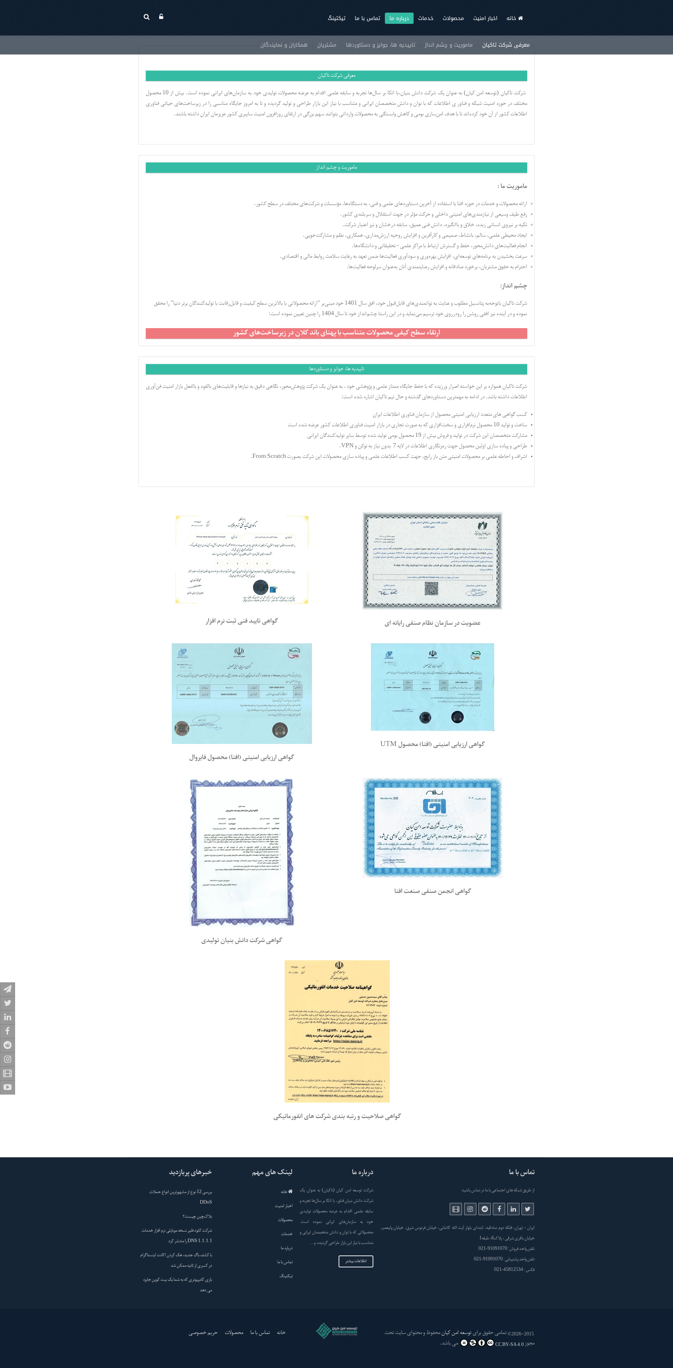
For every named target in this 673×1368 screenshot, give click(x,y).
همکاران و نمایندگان (284, 45)
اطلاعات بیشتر (356, 1261)
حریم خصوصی (203, 1333)
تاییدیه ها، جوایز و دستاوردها (380, 45)
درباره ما (399, 18)
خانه (512, 18)
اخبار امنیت (485, 18)
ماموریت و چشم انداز (449, 45)
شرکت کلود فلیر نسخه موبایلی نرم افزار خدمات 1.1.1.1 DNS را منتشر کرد (177, 1236)
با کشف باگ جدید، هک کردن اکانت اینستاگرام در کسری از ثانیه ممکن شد (176, 1260)
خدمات (426, 18)
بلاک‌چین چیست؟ (197, 1216)
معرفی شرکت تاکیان (506, 45)
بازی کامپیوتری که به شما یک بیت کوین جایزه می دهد (177, 1285)
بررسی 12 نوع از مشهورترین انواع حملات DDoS (180, 1197)
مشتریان (326, 45)
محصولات (453, 18)
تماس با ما (367, 18)
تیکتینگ (337, 18)
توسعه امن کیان (456, 1333)
